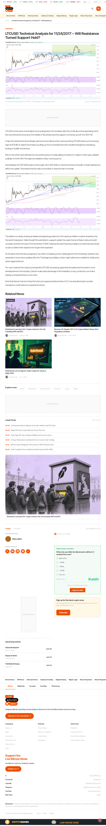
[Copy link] (28, 551)
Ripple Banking (61, 16)
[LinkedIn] (18, 551)
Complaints (42, 740)
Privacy (45, 813)
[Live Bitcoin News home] (9, 8)
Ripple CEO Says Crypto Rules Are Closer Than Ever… (28, 430)
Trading (9, 29)
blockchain (32, 389)
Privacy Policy (42, 728)
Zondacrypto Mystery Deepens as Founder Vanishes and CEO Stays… (33, 425)
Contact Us (9, 736)
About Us (8, 728)
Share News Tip (10, 740)
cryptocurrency (45, 389)
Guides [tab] (43, 686)
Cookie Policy (42, 736)
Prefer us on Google (62, 534)
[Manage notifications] (100, 820)
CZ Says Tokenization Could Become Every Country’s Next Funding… (33, 440)
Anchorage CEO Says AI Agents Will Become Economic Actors (31, 435)
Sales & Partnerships (78, 740)
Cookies (51, 813)
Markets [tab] (21, 686)
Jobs (7, 748)
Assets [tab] (32, 686)
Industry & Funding (47, 16)
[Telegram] (23, 551)
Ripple (76, 389)
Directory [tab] (56, 686)
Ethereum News (33, 16)
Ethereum (57, 389)
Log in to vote (77, 590)
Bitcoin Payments (86, 16)
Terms (39, 813)
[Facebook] (12, 551)
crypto (67, 389)
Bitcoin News (11, 16)
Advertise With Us (77, 732)
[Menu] (98, 8)
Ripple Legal (74, 16)
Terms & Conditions (44, 732)
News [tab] (10, 686)
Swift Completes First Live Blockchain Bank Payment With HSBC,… (32, 449)
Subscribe (63, 613)
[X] (7, 551)
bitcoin (22, 389)
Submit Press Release (78, 736)
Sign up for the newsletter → (19, 716)
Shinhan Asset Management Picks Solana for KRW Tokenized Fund (32, 445)
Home (7, 21)
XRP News (21, 16)
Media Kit (74, 728)
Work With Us (10, 744)
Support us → (13, 769)
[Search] (92, 9)
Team (7, 732)
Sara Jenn (17, 539)
